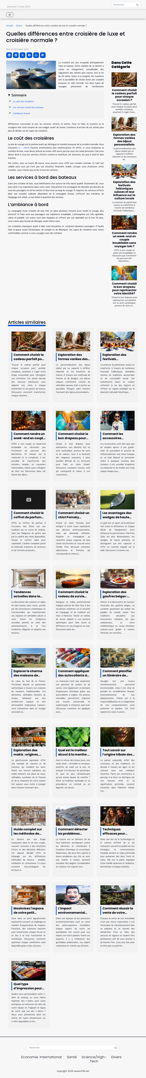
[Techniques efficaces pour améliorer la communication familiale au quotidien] (117, 816)
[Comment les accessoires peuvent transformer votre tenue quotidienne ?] (117, 420)
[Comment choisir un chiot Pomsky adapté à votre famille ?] (73, 499)
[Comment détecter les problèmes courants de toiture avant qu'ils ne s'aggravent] (73, 816)
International (51, 1057)
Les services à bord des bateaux (28, 107)
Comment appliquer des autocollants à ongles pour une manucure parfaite (73, 677)
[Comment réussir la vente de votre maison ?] (117, 895)
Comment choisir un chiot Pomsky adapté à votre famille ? (73, 519)
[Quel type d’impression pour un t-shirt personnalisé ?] (28, 970)
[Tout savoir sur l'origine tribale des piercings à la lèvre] (117, 736)
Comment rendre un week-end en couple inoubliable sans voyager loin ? (124, 239)
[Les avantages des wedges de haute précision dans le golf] (117, 499)
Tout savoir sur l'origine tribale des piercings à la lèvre (117, 754)
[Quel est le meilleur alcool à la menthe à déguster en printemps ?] (73, 736)
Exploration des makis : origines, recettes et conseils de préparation (29, 756)
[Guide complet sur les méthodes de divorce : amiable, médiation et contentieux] (28, 816)
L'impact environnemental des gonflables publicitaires (71, 914)
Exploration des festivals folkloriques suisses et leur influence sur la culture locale (124, 190)
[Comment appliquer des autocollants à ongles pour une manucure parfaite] (73, 657)
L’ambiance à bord (21, 113)
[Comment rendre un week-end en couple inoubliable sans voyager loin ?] (124, 222)
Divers (19, 25)
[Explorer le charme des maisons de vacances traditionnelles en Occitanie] (28, 657)
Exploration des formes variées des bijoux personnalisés (124, 139)
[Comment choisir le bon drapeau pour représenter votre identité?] (124, 273)
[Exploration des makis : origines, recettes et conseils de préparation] (28, 736)
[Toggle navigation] (9, 14)
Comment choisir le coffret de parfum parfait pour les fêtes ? (29, 519)
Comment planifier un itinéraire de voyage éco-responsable (117, 677)
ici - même (23, 147)
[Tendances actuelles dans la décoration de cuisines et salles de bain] (28, 578)
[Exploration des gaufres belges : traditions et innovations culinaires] (117, 578)
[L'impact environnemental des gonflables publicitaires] (73, 895)
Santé (72, 1057)
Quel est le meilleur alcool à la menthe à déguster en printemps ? (73, 756)
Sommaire (19, 95)
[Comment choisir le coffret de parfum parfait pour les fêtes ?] (28, 499)
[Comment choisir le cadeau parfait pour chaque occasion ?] (124, 79)
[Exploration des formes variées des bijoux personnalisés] (124, 124)
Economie (29, 1057)
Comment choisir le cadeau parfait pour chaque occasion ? (124, 95)
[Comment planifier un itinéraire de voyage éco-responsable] (117, 657)
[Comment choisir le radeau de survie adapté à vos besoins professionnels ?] (73, 578)
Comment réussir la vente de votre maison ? (118, 912)
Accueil (9, 25)
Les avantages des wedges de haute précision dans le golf (117, 519)
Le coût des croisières (23, 101)
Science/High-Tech (94, 1059)
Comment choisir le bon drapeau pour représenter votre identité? (124, 288)
